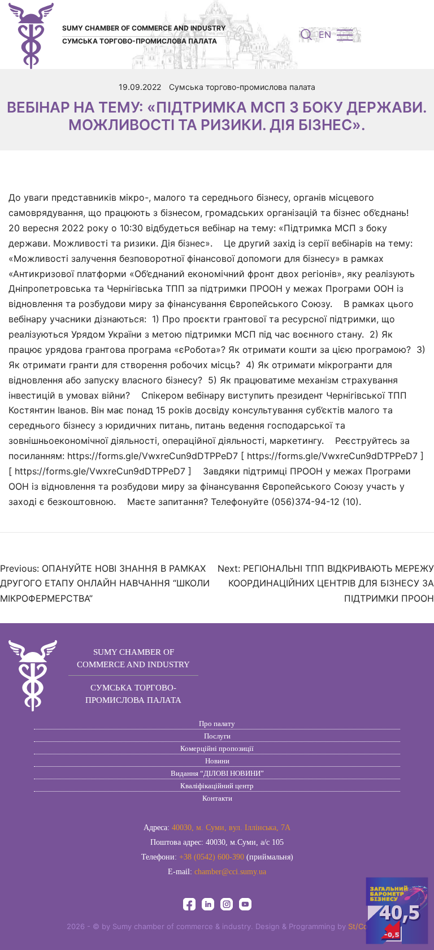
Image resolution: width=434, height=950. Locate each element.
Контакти (217, 798)
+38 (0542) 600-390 (211, 857)
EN (325, 34)
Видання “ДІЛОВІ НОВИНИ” (217, 773)
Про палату (217, 723)
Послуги (217, 736)
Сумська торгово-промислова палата (242, 87)
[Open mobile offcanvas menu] (345, 34)
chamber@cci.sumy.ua (230, 871)
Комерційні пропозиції (217, 748)
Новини (217, 761)
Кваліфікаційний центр (217, 785)
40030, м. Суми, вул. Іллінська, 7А (231, 827)
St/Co (358, 926)
